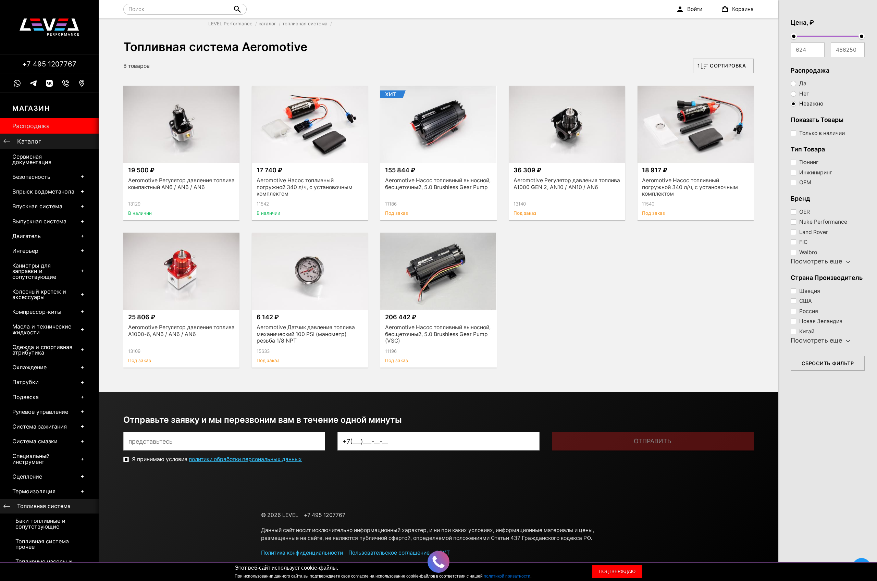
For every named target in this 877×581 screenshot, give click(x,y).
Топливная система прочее (42, 544)
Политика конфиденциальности (302, 552)
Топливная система (44, 506)
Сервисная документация (31, 159)
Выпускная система (39, 221)
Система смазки (35, 441)
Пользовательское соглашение (389, 552)
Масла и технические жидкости (41, 329)
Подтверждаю (617, 571)
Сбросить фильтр (828, 363)
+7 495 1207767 (49, 64)
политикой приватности (507, 576)
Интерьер (25, 250)
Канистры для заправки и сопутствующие (34, 271)
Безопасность (31, 176)
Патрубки (25, 382)
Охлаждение (29, 367)
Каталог (29, 141)
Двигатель (26, 236)
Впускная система (37, 206)
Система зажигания (39, 426)
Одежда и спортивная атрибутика (42, 350)
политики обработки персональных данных (245, 459)
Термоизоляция (33, 491)
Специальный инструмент (31, 459)
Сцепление (27, 476)
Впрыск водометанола (43, 191)
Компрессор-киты (36, 311)
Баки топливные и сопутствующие (40, 523)
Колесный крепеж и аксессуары (39, 294)
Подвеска (25, 397)
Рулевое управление (40, 411)
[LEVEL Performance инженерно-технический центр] (49, 27)
